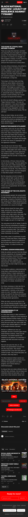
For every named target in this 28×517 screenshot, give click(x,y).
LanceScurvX (8, 19)
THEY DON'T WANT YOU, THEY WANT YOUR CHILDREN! (10, 468)
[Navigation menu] (2, 2)
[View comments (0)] (7, 24)
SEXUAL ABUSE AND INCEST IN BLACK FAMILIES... (10, 454)
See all (4, 486)
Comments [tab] (4, 431)
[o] (14, 36)
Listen (24, 20)
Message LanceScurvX (15, 409)
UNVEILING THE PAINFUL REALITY (9, 457)
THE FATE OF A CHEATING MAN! (9, 479)
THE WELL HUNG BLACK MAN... (8, 477)
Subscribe (19, 2)
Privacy (14, 505)
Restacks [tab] (11, 431)
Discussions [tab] (12, 449)
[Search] (25, 449)
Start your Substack (10, 510)
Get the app (21, 510)
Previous (6, 421)
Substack (7, 514)
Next (23, 421)
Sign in (25, 2)
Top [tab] (3, 449)
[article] (14, 456)
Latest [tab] (6, 449)
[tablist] (7, 431)
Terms (18, 505)
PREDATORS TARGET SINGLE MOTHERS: (10, 464)
